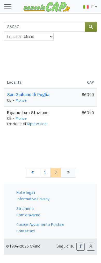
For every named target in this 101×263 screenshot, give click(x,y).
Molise (21, 100)
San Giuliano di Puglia (28, 94)
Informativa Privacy (32, 199)
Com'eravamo (28, 215)
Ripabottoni (37, 124)
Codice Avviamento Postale (40, 224)
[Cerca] (91, 27)
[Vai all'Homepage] (46, 6)
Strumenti (25, 208)
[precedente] (32, 173)
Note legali (25, 192)
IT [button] (92, 6)
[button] (80, 247)
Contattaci (25, 231)
